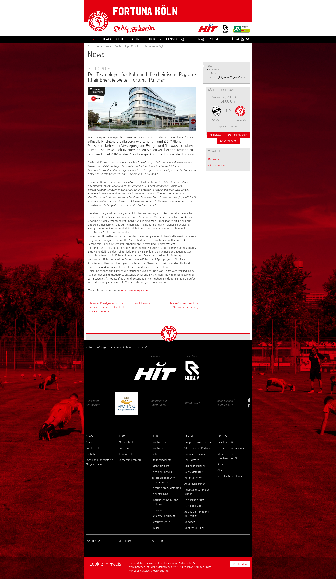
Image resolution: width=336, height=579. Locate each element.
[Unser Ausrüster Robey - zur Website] (226, 31)
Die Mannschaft (217, 165)
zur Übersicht (143, 303)
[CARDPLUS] (200, 404)
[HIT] (155, 371)
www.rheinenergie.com (134, 290)
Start (90, 46)
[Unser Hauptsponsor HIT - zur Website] (208, 29)
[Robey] (192, 371)
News (108, 46)
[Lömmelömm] (233, 404)
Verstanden (240, 564)
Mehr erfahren (161, 570)
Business (213, 159)
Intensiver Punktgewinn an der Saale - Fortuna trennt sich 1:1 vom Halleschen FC (106, 307)
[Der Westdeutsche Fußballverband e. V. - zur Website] (241, 30)
